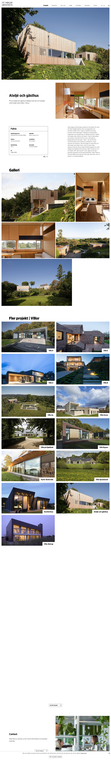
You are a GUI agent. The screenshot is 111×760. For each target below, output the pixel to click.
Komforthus (48, 512)
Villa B (105, 383)
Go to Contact (39, 751)
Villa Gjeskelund (102, 479)
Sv (102, 5)
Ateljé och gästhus (101, 512)
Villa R (51, 350)
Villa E (105, 350)
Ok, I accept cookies (55, 757)
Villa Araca (104, 415)
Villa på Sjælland (47, 447)
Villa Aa (50, 415)
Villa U (50, 383)
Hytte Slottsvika (47, 479)
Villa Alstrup (48, 544)
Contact (13, 734)
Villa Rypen (103, 447)
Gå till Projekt (54, 705)
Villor (35, 318)
